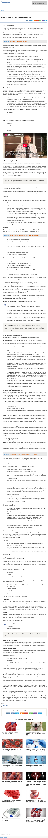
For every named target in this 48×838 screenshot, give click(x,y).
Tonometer (5, 2)
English (2, 10)
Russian (1, 837)
